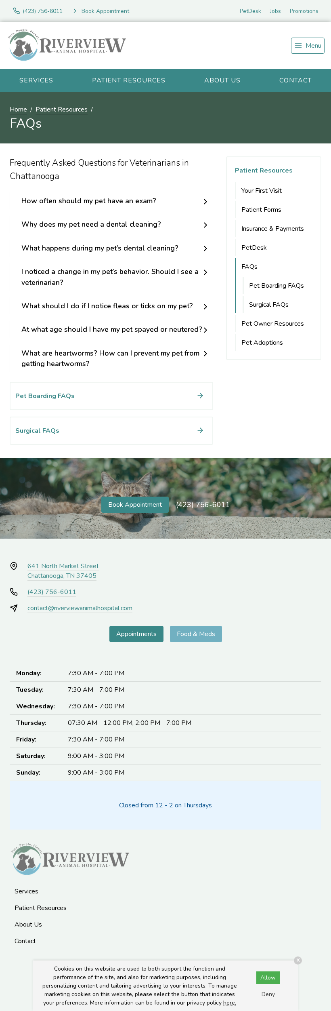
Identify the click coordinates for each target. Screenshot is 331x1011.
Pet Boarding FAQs (276, 285)
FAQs (249, 266)
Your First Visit (261, 190)
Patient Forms (261, 209)
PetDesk (250, 11)
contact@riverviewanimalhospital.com (79, 608)
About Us (222, 80)
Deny (268, 994)
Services (36, 80)
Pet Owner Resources (272, 323)
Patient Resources (129, 80)
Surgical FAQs (269, 304)
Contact (295, 80)
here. (229, 1003)
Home (18, 109)
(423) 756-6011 (203, 505)
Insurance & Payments (272, 228)
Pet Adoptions (262, 342)
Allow (268, 978)
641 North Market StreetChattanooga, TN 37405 (63, 571)
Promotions (304, 11)
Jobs (275, 11)
